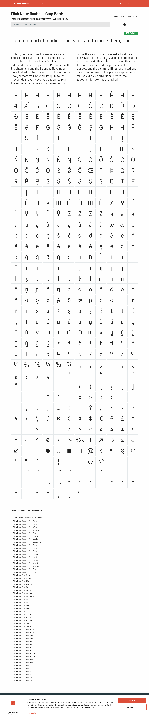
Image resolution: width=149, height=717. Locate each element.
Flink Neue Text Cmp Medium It (25, 650)
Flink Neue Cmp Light (21, 611)
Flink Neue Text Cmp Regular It (25, 656)
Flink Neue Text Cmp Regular (24, 653)
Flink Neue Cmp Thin (21, 623)
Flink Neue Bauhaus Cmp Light (25, 557)
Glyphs (123, 16)
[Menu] (137, 3)
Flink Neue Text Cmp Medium (24, 647)
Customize (131, 707)
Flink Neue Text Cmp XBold (23, 635)
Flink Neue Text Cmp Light (23, 665)
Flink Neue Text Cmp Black (23, 629)
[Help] (128, 3)
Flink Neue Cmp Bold (21, 587)
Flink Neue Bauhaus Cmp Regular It (26, 548)
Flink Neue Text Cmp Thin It (24, 677)
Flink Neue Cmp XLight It (22, 620)
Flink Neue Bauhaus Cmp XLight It (26, 566)
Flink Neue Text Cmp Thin (23, 680)
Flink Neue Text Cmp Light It (24, 668)
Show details (31, 713)
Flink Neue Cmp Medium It (23, 596)
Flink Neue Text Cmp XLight (24, 671)
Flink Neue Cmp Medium (22, 593)
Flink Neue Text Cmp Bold (23, 641)
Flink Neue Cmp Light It (22, 614)
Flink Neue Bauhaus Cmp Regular (26, 545)
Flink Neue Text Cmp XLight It (24, 674)
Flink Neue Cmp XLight (22, 617)
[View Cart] (133, 3)
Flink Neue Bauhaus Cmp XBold (25, 527)
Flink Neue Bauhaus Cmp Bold (24, 533)
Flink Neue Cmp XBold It (22, 584)
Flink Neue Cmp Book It (22, 608)
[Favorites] (124, 3)
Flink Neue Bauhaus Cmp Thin (24, 569)
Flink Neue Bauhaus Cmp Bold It (25, 536)
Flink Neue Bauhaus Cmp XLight (25, 563)
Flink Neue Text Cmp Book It (24, 662)
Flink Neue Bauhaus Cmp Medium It (27, 542)
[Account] (120, 3)
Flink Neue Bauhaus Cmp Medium (26, 539)
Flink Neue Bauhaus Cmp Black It (26, 524)
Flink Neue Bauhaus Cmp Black (25, 521)
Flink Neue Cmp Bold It (22, 590)
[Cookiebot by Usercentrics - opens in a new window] (13, 713)
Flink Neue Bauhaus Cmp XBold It (26, 530)
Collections (133, 16)
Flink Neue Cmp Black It (22, 578)
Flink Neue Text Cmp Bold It (24, 644)
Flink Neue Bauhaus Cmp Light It (26, 560)
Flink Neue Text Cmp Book (23, 659)
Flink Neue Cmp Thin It (22, 626)
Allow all (132, 700)
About (116, 16)
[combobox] (71, 3)
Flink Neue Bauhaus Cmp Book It (25, 554)
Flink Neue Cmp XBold (21, 581)
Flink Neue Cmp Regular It (23, 602)
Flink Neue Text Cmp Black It (24, 632)
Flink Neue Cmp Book (21, 605)
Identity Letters (23, 18)
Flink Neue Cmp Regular (22, 599)
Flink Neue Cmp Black (21, 575)
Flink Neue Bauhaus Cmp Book (25, 551)
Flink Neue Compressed (41, 18)
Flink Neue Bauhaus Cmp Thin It (25, 572)
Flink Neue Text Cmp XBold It (24, 638)
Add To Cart (131, 33)
